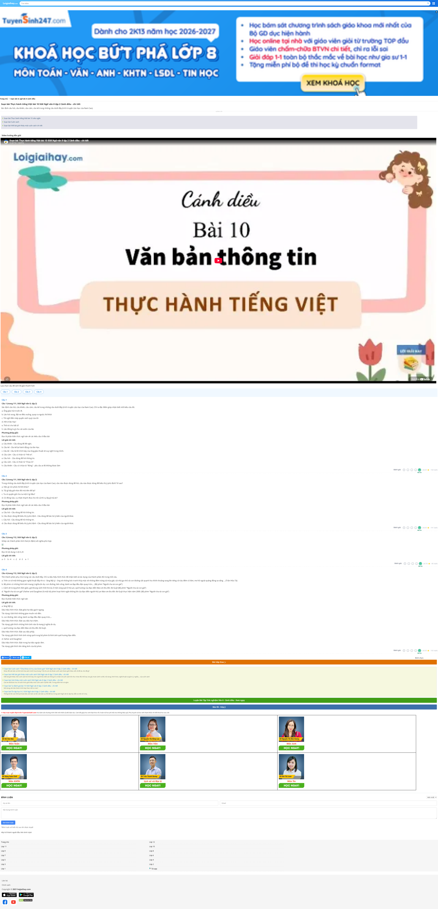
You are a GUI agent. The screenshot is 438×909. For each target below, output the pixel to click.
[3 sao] (431, 657)
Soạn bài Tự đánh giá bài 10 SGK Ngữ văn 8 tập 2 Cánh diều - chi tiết (31, 686)
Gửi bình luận (8, 823)
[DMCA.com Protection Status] (26, 902)
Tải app (154, 869)
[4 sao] (433, 657)
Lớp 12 (152, 842)
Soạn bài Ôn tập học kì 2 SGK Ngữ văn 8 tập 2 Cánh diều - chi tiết (29, 691)
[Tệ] (407, 469)
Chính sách (6, 885)
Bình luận (16, 657)
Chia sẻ (6, 657)
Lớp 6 (151, 855)
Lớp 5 (3, 860)
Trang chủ (5, 842)
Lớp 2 (151, 864)
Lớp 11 (4, 846)
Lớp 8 (151, 851)
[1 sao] (425, 657)
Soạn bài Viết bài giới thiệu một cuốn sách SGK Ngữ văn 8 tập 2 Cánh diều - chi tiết (36, 674)
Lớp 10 (152, 846)
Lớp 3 (3, 864)
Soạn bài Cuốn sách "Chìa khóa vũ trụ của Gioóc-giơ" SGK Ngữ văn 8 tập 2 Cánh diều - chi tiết (40, 669)
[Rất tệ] (404, 469)
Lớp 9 (3, 851)
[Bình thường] (411, 469)
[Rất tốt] (419, 469)
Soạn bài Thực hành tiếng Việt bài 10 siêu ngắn (21, 118)
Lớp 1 (3, 869)
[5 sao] (436, 657)
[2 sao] (428, 657)
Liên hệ (5, 880)
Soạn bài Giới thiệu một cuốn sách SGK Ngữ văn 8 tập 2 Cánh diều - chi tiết (33, 680)
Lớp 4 (151, 860)
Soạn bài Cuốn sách (11, 122)
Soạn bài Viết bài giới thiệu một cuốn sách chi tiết (22, 125)
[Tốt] (415, 469)
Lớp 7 (3, 855)
